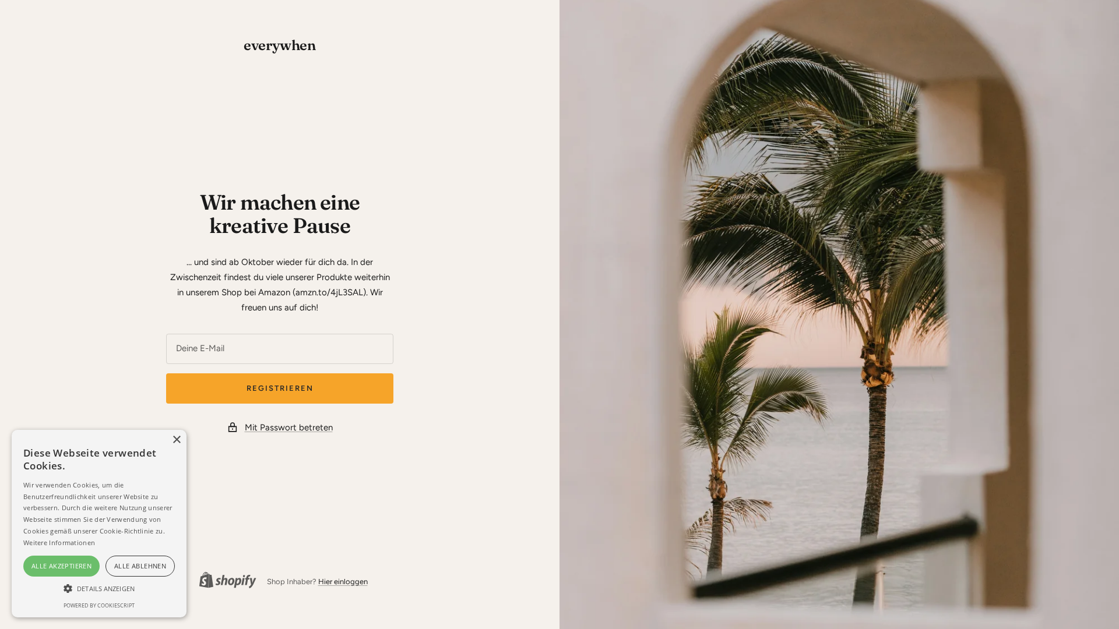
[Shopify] (224, 582)
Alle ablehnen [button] (140, 565)
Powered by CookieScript (99, 605)
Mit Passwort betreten (289, 427)
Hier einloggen (343, 581)
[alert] (99, 523)
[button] (99, 588)
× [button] (176, 440)
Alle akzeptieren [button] (61, 565)
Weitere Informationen (59, 542)
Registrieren (280, 388)
